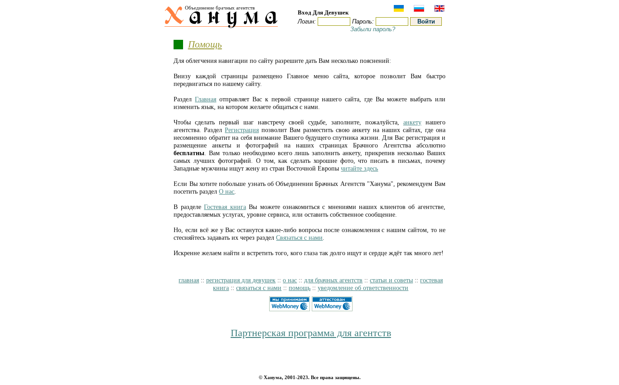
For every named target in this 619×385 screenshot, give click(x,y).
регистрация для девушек (241, 280)
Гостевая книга (225, 206)
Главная (205, 99)
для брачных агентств (333, 280)
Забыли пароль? (372, 29)
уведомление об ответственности (363, 287)
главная (189, 280)
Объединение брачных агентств (220, 7)
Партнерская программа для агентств (311, 333)
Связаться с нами (299, 237)
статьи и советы (391, 280)
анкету (412, 122)
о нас (290, 280)
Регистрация (242, 129)
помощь (299, 287)
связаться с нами (258, 287)
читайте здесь (359, 168)
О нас (226, 191)
